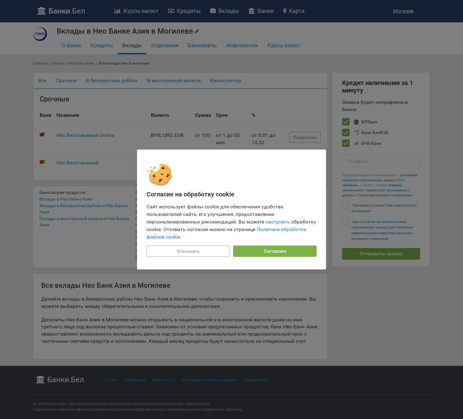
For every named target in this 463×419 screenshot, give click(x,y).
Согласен (275, 251)
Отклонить (188, 251)
